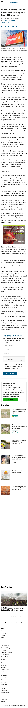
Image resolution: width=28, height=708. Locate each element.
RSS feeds (4, 680)
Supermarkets (13, 20)
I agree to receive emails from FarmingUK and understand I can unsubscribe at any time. (14, 366)
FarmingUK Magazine (6, 648)
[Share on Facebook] (2, 26)
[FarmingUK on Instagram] (16, 622)
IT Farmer (3, 650)
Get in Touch (4, 665)
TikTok (3, 701)
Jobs (2, 637)
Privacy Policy (4, 677)
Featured (3, 633)
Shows (3, 635)
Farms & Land (4, 640)
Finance (3, 22)
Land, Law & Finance (6, 652)
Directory (3, 659)
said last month (11, 218)
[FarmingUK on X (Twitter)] (11, 622)
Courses (3, 642)
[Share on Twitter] (6, 26)
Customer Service (6, 672)
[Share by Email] (13, 26)
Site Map (3, 682)
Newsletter (4, 690)
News (6, 20)
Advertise (3, 667)
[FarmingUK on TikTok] (22, 622)
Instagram (4, 699)
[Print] (17, 26)
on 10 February (20, 325)
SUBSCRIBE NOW (9, 373)
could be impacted (11, 298)
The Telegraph (16, 97)
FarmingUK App (5, 692)
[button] (7, 616)
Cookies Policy (5, 669)
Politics (8, 22)
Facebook (3, 695)
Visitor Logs (4, 684)
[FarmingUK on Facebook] (6, 622)
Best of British (5, 654)
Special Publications (6, 657)
